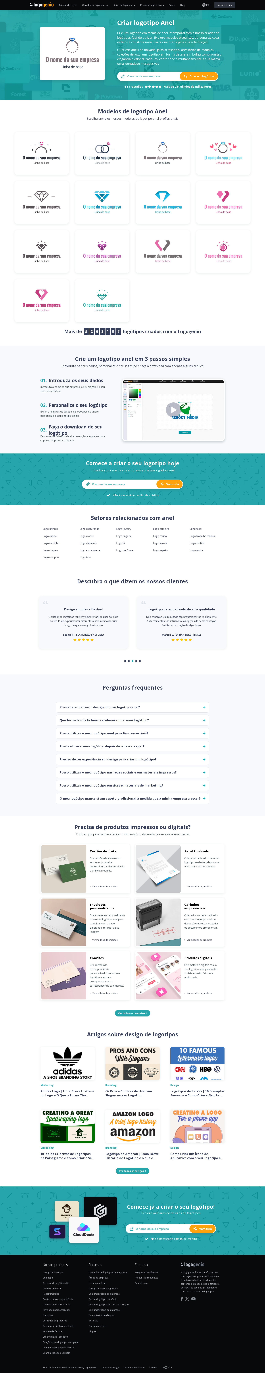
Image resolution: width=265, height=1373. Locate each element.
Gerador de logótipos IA (95, 4)
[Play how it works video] (173, 409)
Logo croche (87, 536)
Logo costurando (89, 528)
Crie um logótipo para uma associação (109, 1304)
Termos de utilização (134, 1367)
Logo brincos (50, 528)
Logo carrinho (51, 543)
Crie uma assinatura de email (58, 1325)
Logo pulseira (161, 528)
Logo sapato (160, 550)
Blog (182, 4)
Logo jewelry (123, 528)
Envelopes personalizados (57, 1309)
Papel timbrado (51, 1293)
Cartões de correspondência (58, 1299)
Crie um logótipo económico (103, 1299)
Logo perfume (124, 550)
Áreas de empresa (98, 1277)
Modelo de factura (52, 1331)
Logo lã (120, 543)
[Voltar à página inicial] (42, 4)
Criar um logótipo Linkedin (56, 1352)
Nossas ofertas (97, 1325)
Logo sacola (160, 543)
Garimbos (48, 1315)
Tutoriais (93, 1320)
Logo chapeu (50, 550)
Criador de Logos (68, 4)
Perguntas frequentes (146, 1277)
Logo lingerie (124, 536)
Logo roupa (160, 536)
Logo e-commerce (90, 550)
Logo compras (51, 557)
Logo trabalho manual (202, 536)
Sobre (172, 4)
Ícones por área (97, 1282)
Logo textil (196, 528)
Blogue (92, 1331)
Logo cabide (50, 536)
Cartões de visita (52, 1288)
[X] (187, 1299)
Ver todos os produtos (55, 1320)
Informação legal (110, 1367)
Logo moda (196, 550)
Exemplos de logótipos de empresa (108, 1272)
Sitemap (153, 1367)
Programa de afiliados (146, 1272)
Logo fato (85, 557)
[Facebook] (182, 1299)
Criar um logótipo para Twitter (59, 1347)
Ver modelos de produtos (104, 886)
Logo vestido (197, 543)
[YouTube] (193, 1298)
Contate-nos (141, 1282)
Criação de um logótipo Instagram (61, 1342)
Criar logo (48, 1277)
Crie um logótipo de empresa (104, 1293)
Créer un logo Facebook (55, 1336)
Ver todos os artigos (131, 1171)
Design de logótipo (53, 1272)
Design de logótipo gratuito (103, 1288)
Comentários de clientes (101, 1315)
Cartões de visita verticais (56, 1304)
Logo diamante (88, 543)
